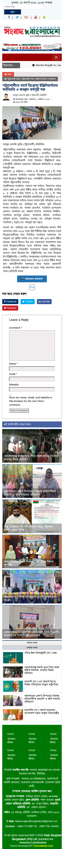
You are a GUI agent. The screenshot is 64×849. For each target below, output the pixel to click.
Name (13, 363)
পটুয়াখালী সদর (27, 79)
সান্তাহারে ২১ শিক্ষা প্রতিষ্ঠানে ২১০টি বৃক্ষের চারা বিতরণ (30, 598)
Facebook (11, 301)
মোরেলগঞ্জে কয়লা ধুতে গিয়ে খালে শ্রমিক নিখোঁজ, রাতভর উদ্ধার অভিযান (31, 457)
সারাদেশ (52, 79)
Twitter (29, 301)
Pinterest (11, 308)
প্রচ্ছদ (9, 74)
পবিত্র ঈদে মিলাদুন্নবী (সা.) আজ (42, 65)
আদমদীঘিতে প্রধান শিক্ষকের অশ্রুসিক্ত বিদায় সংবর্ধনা (29, 563)
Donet (10, 733)
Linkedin (45, 301)
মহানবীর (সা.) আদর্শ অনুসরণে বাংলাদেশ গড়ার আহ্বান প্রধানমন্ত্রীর (41, 711)
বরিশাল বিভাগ (41, 79)
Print (32, 287)
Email (13, 374)
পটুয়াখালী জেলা (13, 79)
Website (13, 384)
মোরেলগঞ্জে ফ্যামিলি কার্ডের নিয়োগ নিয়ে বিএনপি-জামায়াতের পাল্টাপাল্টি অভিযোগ (32, 633)
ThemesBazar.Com (43, 846)
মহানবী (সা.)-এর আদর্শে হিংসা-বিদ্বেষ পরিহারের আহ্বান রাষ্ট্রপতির (41, 683)
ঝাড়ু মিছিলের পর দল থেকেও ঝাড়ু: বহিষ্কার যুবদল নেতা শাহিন (28, 528)
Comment (15, 327)
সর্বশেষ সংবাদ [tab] (32, 643)
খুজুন (12, 11)
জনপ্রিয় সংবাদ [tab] (32, 647)
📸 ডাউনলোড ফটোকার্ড (32, 278)
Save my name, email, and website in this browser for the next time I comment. (30, 401)
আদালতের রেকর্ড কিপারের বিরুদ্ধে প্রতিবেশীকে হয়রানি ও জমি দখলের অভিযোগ (30, 493)
